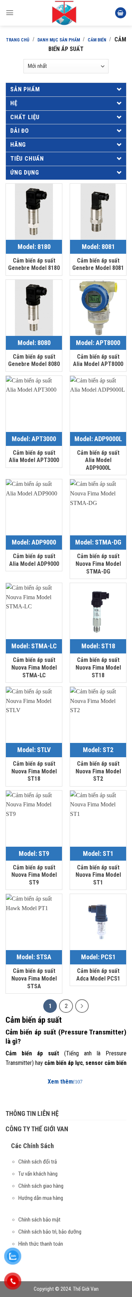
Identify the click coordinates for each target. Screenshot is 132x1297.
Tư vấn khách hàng (38, 1173)
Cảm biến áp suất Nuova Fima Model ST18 (98, 667)
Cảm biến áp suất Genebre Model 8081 (98, 264)
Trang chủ (17, 40)
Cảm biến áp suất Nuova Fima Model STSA (34, 978)
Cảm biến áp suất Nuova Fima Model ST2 (98, 771)
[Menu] (10, 12)
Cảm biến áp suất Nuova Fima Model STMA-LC (34, 667)
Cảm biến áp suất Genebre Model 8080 (34, 360)
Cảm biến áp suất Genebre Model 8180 (34, 264)
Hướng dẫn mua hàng (40, 1198)
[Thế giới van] (64, 13)
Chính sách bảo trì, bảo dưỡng (49, 1231)
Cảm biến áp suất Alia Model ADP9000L (98, 460)
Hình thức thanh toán (40, 1244)
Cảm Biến (97, 40)
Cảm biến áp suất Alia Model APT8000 (98, 360)
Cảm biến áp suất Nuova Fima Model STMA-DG (98, 564)
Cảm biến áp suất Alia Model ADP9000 (34, 560)
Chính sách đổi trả (37, 1161)
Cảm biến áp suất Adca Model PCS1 (98, 974)
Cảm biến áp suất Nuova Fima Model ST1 (98, 875)
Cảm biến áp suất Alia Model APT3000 (34, 456)
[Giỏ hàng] (120, 13)
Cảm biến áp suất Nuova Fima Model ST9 (34, 875)
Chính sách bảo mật (39, 1219)
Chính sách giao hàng (40, 1186)
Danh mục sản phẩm (58, 40)
